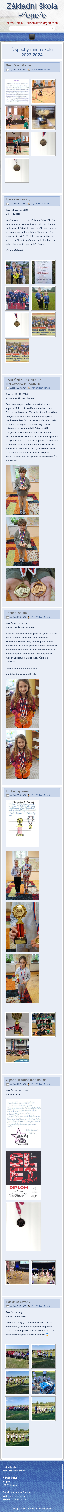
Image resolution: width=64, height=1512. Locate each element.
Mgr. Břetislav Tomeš (40, 70)
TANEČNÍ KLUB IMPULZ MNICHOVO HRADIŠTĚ (23, 381)
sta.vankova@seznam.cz (23, 1492)
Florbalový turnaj (17, 791)
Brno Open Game (18, 65)
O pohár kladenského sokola (26, 1080)
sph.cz (50, 1508)
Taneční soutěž (17, 613)
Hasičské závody (18, 199)
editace (42, 1508)
